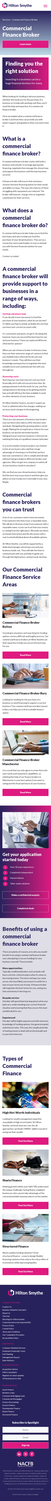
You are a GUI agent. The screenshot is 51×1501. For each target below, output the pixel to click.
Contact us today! (10, 256)
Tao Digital (35, 1494)
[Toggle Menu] (45, 6)
